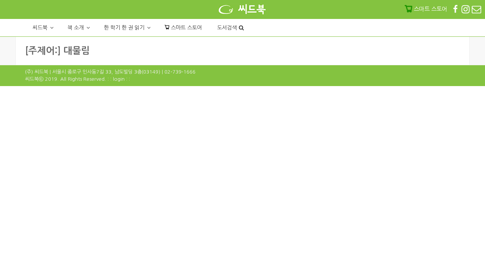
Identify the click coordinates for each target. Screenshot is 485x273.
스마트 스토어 (185, 27)
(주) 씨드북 (36, 71)
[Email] (476, 9)
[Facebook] (456, 9)
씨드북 (40, 27)
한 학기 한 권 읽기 (124, 27)
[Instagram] (466, 9)
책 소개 (75, 27)
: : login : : (119, 79)
